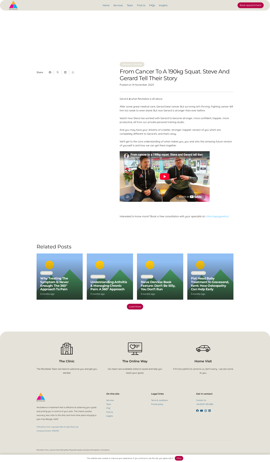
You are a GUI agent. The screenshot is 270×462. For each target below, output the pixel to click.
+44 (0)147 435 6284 (204, 404)
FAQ (108, 408)
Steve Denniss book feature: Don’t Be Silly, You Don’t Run (158, 285)
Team (108, 404)
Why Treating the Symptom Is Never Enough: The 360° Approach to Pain (54, 283)
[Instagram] (205, 410)
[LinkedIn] (209, 410)
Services (110, 400)
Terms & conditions (159, 400)
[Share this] (50, 72)
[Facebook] (197, 410)
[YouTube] (201, 410)
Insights (109, 416)
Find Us (109, 412)
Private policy (157, 404)
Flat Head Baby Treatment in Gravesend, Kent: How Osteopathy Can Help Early (210, 283)
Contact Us (201, 400)
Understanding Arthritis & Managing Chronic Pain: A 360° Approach (108, 285)
